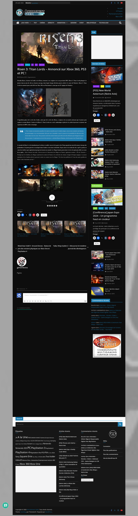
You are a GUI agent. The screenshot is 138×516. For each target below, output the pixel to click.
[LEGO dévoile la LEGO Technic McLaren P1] (97, 152)
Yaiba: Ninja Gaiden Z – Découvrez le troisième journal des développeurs (69, 247)
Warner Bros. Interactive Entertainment (35, 460)
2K (16, 438)
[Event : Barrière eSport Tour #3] (97, 291)
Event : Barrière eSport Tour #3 (112, 290)
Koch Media (24, 444)
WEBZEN (50, 460)
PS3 (36, 64)
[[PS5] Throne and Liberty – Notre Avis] (97, 132)
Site (106, 208)
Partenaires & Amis (116, 14)
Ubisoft (18, 460)
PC (32, 64)
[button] (30, 22)
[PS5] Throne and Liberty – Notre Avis (113, 131)
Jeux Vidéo (25, 23)
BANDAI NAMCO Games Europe (40, 437)
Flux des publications (110, 450)
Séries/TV (51, 23)
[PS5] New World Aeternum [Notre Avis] (105, 92)
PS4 (46, 452)
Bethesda (51, 437)
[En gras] (24, 301)
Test (35, 23)
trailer (52, 456)
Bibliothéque (91, 23)
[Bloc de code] (43, 301)
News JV (27, 64)
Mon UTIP (119, 17)
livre (34, 444)
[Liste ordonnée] (35, 301)
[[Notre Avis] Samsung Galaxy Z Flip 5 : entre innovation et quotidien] (97, 163)
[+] (51, 301)
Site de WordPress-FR (110, 458)
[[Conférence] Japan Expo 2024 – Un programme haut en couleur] (107, 197)
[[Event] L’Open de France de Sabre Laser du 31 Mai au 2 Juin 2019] (97, 268)
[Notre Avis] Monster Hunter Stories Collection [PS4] (113, 174)
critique (22, 441)
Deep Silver (27, 441)
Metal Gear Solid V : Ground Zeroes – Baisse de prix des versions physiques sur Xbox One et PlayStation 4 (34, 248)
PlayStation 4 (22, 452)
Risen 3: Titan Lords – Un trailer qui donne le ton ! (27, 235)
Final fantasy (47, 441)
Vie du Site (112, 208)
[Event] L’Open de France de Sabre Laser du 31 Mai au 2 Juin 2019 (113, 267)
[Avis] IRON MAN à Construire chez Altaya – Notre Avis (90, 470)
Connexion (106, 446)
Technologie (103, 23)
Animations (61, 23)
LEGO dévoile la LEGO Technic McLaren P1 (111, 151)
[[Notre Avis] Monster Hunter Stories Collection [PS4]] (97, 175)
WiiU (18, 464)
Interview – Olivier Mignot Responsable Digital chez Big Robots (90, 439)
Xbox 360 (42, 64)
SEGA (53, 453)
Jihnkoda (109, 97)
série (43, 457)
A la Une (23, 437)
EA (36, 441)
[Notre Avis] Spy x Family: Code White (113, 141)
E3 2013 (33, 441)
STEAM (40, 456)
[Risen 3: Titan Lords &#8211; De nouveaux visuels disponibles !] (75, 227)
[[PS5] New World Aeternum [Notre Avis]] (107, 75)
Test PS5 (108, 86)
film (42, 441)
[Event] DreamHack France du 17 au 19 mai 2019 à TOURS (112, 279)
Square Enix (26, 456)
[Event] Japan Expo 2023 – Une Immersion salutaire (112, 255)
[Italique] (27, 301)
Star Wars (35, 456)
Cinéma (42, 23)
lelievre (93, 322)
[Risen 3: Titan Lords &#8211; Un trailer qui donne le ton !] (28, 227)
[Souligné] (30, 301)
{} (48, 301)
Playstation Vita (35, 452)
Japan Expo (18, 444)
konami (29, 444)
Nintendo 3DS (21, 448)
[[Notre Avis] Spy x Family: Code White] (97, 142)
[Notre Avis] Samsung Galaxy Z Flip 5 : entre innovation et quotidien (112, 162)
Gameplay (53, 441)
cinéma (17, 441)
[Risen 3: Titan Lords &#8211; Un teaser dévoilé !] (51, 227)
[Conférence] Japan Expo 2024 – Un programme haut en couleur (106, 216)
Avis (29, 438)
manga (37, 444)
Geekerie (74, 23)
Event (82, 23)
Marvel (41, 444)
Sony (17, 456)
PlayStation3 (49, 448)
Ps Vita (49, 452)
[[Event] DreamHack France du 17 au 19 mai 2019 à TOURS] (97, 280)
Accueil (120, 8)
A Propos (119, 11)
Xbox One (35, 463)
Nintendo (47, 443)
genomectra (32, 77)
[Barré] (32, 301)
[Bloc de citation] (40, 301)
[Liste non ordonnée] (38, 301)
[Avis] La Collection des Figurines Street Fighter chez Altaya (90, 450)
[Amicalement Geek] (17, 23)
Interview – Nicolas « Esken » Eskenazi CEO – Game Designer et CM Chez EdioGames (104, 317)
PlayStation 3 (38, 447)
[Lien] (45, 301)
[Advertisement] (107, 47)
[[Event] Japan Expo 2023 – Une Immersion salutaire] (97, 256)
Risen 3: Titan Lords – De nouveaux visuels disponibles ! (74, 235)
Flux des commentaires (110, 454)
